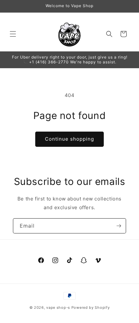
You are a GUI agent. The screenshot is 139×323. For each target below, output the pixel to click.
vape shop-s (58, 307)
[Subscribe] (119, 225)
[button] (13, 34)
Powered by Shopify (90, 307)
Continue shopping (69, 139)
